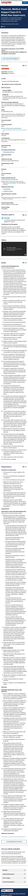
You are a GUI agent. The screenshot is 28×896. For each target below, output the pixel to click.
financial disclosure (16, 197)
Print (4, 26)
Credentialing (6, 189)
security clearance (11, 182)
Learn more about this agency (10, 58)
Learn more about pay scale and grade (12, 128)
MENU (25, 2)
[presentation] (14, 84)
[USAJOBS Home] (7, 2)
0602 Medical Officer (8, 152)
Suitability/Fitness (8, 191)
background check (14, 181)
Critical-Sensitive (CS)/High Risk (9, 179)
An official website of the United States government (13, 0)
